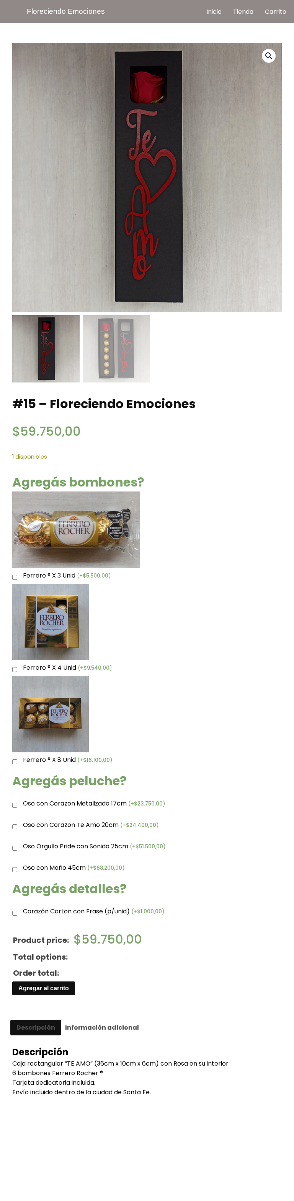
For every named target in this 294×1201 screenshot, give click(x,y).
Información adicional (102, 1027)
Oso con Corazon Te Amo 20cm (90, 825)
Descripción (35, 1027)
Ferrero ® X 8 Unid (67, 760)
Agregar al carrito (43, 988)
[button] (269, 56)
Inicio (214, 11)
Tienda (243, 11)
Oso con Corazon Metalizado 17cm (94, 804)
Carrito (275, 11)
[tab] (35, 1027)
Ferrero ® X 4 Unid (67, 668)
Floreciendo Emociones (66, 11)
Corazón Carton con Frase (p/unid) (93, 912)
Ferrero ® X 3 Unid (67, 576)
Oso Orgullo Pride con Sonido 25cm (94, 847)
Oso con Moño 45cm (73, 868)
